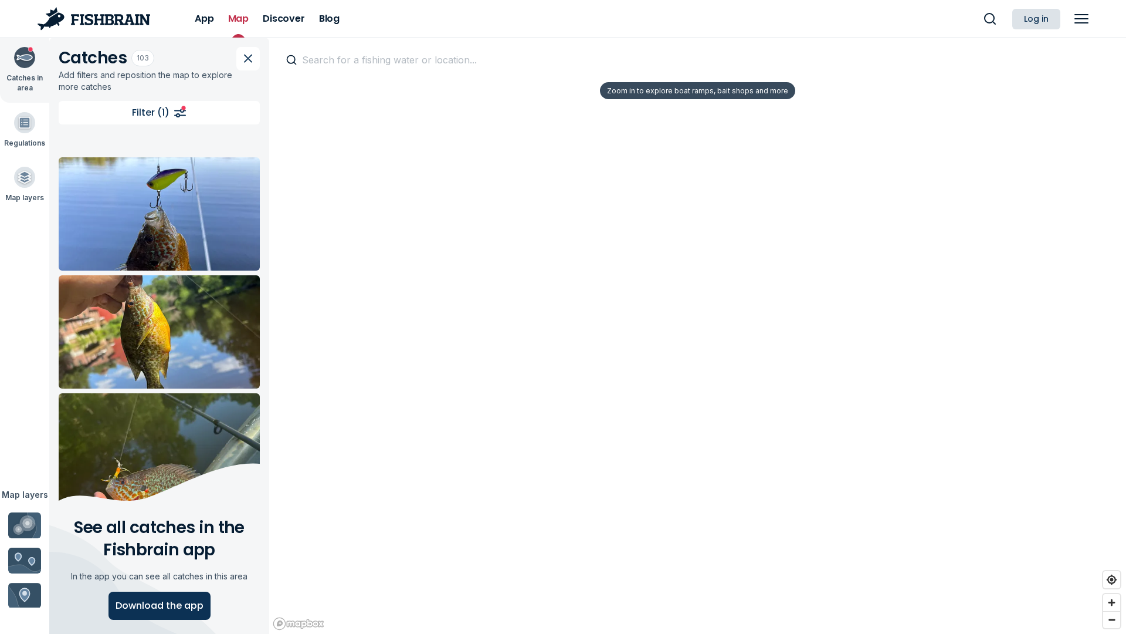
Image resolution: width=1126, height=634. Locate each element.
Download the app (160, 605)
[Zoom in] (1111, 602)
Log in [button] (1036, 19)
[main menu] (1081, 19)
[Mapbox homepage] (298, 623)
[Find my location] (1111, 579)
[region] (697, 336)
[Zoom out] (1111, 619)
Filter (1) (150, 112)
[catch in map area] (159, 214)
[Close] (248, 58)
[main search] (990, 19)
